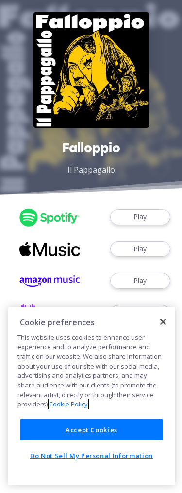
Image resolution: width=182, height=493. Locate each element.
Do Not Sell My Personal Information (91, 455)
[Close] (163, 322)
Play (140, 216)
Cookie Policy (68, 404)
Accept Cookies (91, 429)
